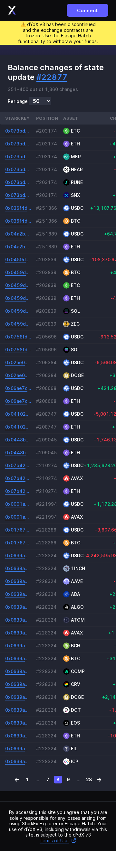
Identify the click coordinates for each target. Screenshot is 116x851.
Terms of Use (54, 840)
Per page (18, 101)
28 (89, 779)
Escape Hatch (76, 35)
